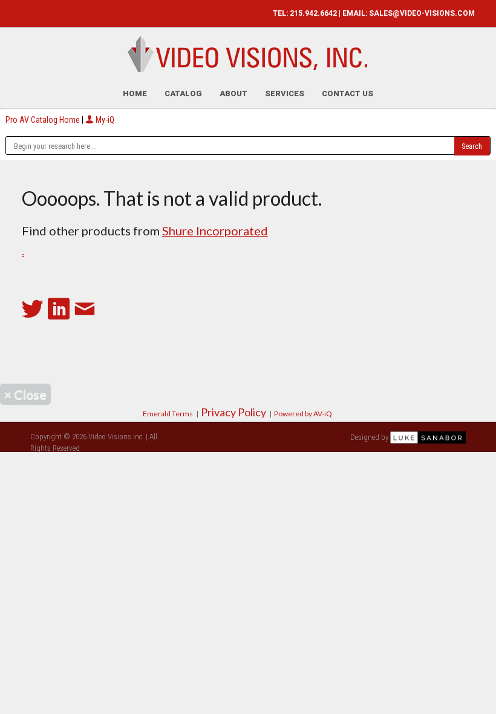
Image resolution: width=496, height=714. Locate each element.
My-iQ (104, 120)
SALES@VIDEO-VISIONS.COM (422, 13)
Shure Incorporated (215, 230)
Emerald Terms (168, 413)
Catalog (183, 93)
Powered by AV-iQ (303, 413)
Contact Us (347, 93)
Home (135, 93)
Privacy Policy (233, 412)
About (233, 93)
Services (284, 93)
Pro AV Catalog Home (43, 120)
